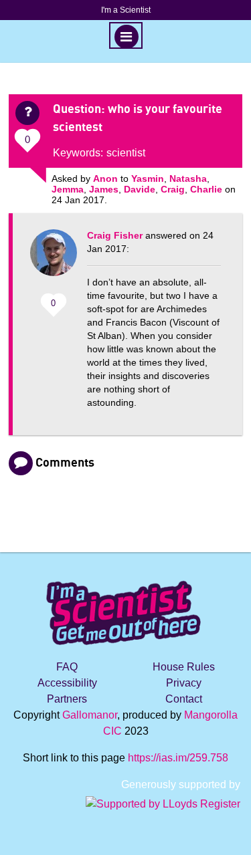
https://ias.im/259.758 (178, 757)
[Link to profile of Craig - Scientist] (53, 259)
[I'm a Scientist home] (125, 607)
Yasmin (147, 178)
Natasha (188, 178)
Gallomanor (89, 715)
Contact (183, 699)
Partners (67, 699)
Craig (173, 189)
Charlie (206, 189)
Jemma (68, 189)
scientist (125, 152)
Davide (139, 189)
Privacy (183, 683)
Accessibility (67, 683)
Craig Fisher (115, 235)
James (103, 189)
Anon (105, 178)
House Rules (184, 667)
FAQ (67, 667)
